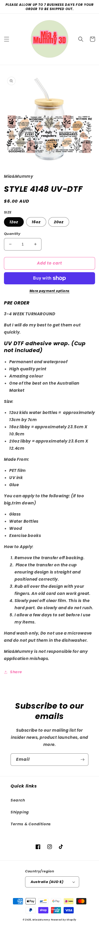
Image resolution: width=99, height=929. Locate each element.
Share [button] (16, 672)
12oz (14, 222)
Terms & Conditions (31, 824)
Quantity (12, 233)
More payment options (50, 291)
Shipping (20, 812)
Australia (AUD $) (47, 881)
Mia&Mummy (41, 919)
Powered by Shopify (64, 919)
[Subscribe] (82, 759)
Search (18, 800)
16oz (36, 222)
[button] (6, 39)
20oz (59, 222)
